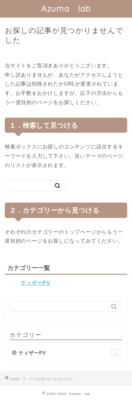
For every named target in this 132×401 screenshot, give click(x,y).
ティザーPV (35, 283)
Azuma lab (66, 8)
